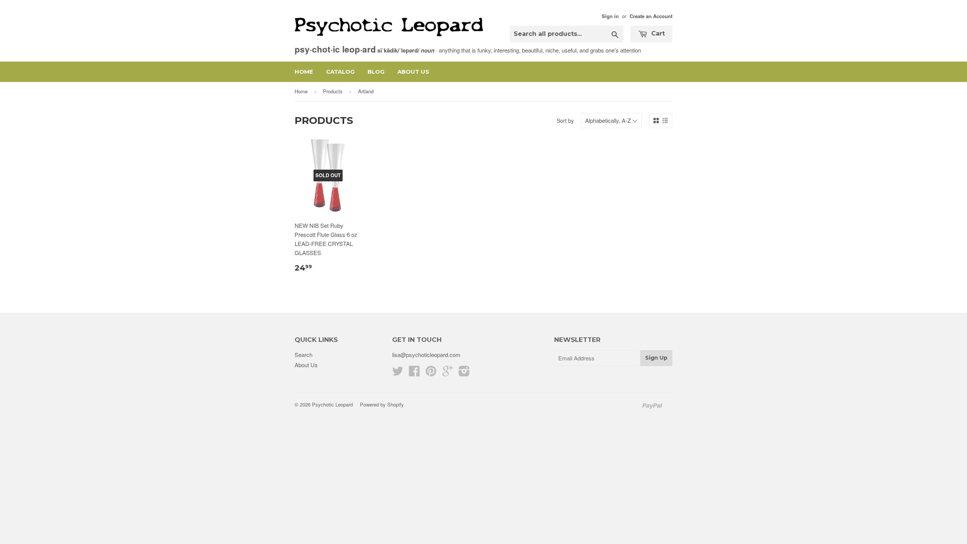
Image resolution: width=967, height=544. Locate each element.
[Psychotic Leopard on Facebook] (414, 373)
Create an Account (651, 16)
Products (333, 91)
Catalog (340, 71)
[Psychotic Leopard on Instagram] (464, 373)
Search (303, 355)
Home (304, 71)
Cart (657, 33)
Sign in (610, 16)
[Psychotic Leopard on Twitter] (397, 373)
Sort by (565, 120)
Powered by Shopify (382, 404)
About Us (413, 71)
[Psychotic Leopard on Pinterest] (431, 373)
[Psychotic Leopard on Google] (447, 373)
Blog (376, 71)
